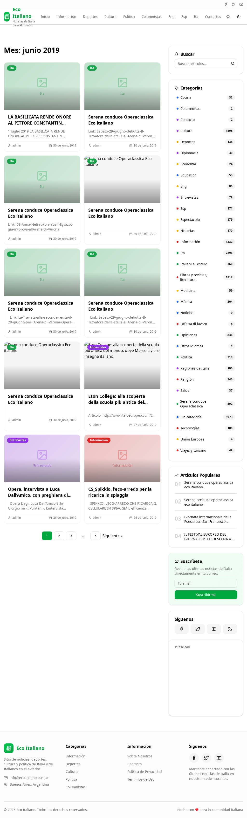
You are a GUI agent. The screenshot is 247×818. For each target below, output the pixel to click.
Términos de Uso (140, 779)
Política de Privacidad (144, 771)
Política (71, 779)
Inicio (45, 16)
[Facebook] (226, 4)
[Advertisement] (206, 681)
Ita (196, 16)
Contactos (213, 16)
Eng (171, 16)
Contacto (134, 764)
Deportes (90, 16)
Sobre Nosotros (139, 756)
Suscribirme (206, 594)
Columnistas (152, 16)
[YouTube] (241, 4)
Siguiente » (113, 535)
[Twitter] (233, 4)
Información (66, 16)
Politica (129, 16)
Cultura (110, 16)
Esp (184, 16)
